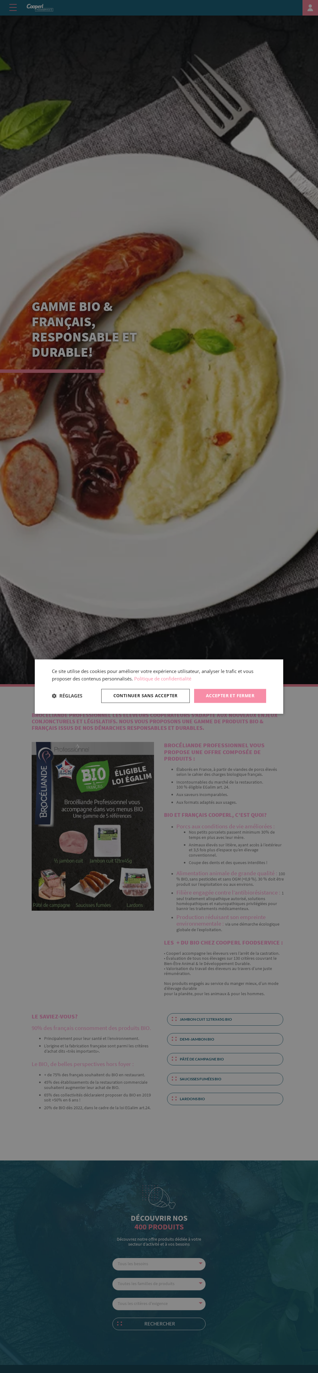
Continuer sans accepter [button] (145, 695)
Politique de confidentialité (162, 679)
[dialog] (159, 686)
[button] (67, 696)
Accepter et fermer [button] (230, 695)
